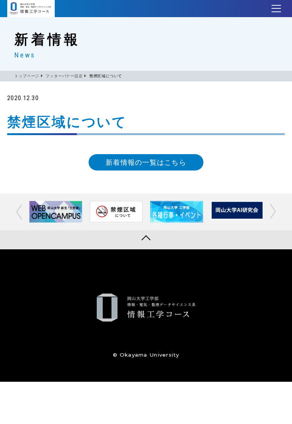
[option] (55, 211)
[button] (20, 211)
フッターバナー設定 (64, 75)
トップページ (26, 75)
